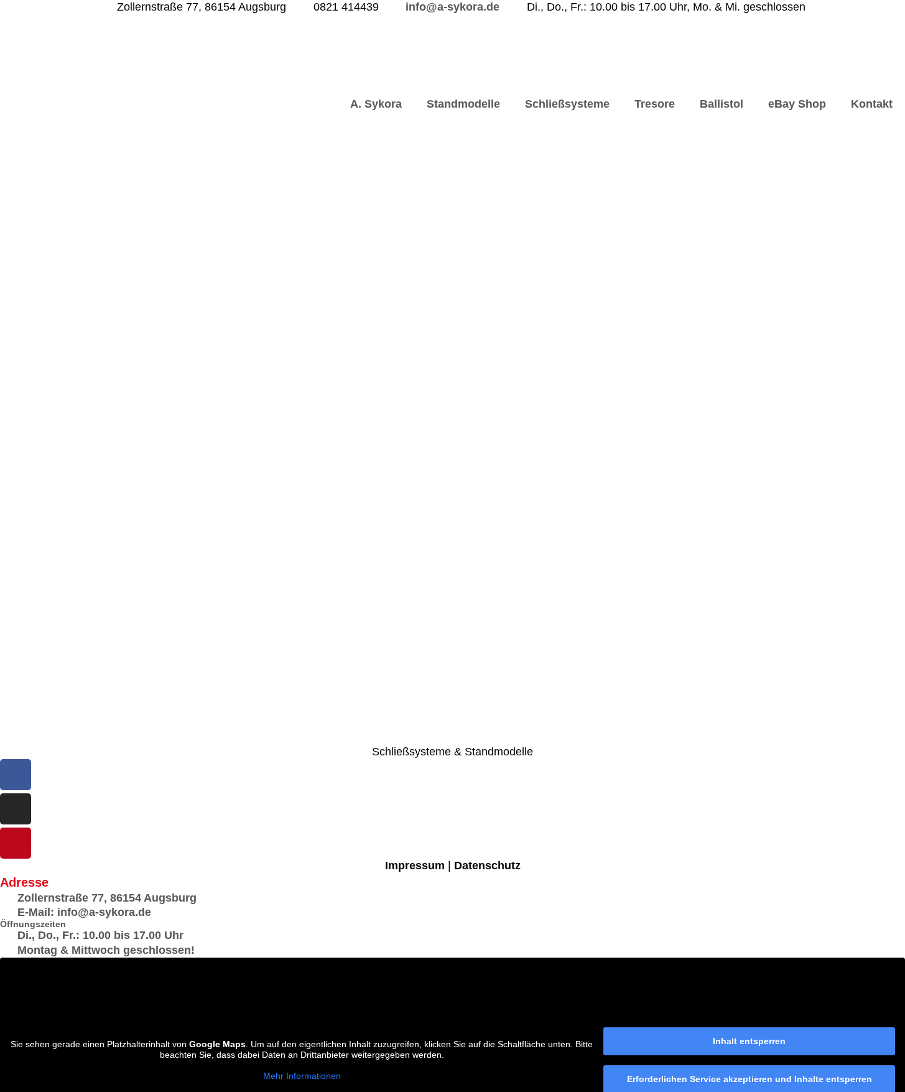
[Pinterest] (15, 843)
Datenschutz (487, 865)
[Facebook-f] (15, 774)
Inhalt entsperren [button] (749, 1041)
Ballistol (721, 104)
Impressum (415, 865)
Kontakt (872, 104)
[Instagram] (15, 808)
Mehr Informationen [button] (302, 1076)
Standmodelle (463, 104)
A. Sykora (376, 104)
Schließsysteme (567, 104)
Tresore (654, 104)
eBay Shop (797, 104)
